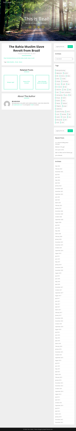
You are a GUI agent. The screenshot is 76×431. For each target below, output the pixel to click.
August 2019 (58, 253)
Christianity (65, 81)
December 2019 (59, 242)
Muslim (64, 98)
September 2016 (59, 326)
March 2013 (58, 414)
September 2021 (59, 194)
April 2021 (57, 200)
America (63, 76)
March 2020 (58, 233)
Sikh (70, 114)
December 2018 (59, 267)
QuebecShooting (60, 111)
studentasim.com (17, 104)
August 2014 (58, 394)
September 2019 (59, 250)
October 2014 (58, 388)
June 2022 (57, 177)
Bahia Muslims (10, 62)
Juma (66, 95)
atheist (57, 78)
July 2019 (57, 256)
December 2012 (59, 419)
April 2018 (57, 284)
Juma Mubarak (58, 155)
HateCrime (58, 89)
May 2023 (57, 166)
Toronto (64, 117)
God (61, 87)
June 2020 (57, 228)
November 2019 (59, 245)
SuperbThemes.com (48, 429)
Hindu (65, 89)
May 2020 (57, 231)
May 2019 (57, 261)
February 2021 (58, 205)
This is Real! (7, 2)
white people (59, 119)
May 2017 (57, 304)
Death (63, 84)
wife (66, 119)
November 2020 (59, 214)
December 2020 (59, 211)
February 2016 (58, 346)
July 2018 (57, 276)
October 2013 (58, 402)
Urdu (69, 117)
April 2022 (57, 183)
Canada (63, 78)
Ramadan (64, 114)
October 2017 (58, 290)
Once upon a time (59, 149)
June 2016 (57, 335)
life (70, 95)
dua (68, 84)
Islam (57, 92)
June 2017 (57, 301)
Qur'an (68, 111)
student (58, 117)
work (62, 122)
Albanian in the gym (60, 147)
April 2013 (57, 411)
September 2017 (59, 292)
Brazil (16, 62)
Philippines (58, 106)
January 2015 (58, 380)
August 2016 (58, 329)
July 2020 (57, 225)
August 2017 (58, 295)
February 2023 (58, 169)
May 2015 (57, 369)
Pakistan (58, 103)
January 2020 (58, 239)
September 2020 (59, 219)
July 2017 (57, 298)
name (63, 100)
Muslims (58, 100)
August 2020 (58, 222)
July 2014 (57, 397)
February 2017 (58, 312)
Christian (58, 81)
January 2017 (58, 315)
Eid (57, 87)
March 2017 (58, 309)
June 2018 (57, 278)
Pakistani (65, 103)
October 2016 (58, 323)
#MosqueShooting (60, 70)
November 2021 (59, 191)
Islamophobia (59, 95)
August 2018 (58, 273)
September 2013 (59, 405)
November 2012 (59, 422)
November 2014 (59, 385)
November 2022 (59, 171)
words (57, 122)
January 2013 (58, 416)
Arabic (68, 76)
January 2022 (58, 185)
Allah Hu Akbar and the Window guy (63, 152)
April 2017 (57, 307)
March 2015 (58, 374)
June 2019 (57, 259)
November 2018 (59, 270)
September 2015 (59, 357)
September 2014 (59, 391)
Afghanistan (59, 73)
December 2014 (59, 383)
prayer (65, 106)
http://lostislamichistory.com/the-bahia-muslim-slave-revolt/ (19, 58)
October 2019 (58, 247)
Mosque (58, 98)
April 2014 (57, 400)
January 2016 (58, 349)
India (70, 89)
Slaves (20, 62)
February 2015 (58, 377)
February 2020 (58, 236)
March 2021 (58, 202)
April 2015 (57, 371)
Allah (57, 76)
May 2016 (57, 338)
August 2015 (58, 360)
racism (57, 114)
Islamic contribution (66, 92)
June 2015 (57, 366)
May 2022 (57, 180)
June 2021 (57, 197)
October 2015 (58, 354)
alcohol (66, 73)
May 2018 (57, 281)
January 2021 (58, 208)
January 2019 (58, 264)
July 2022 (57, 174)
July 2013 (57, 408)
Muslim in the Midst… (68, 2)
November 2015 (59, 352)
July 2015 (57, 363)
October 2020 (58, 216)
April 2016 (57, 340)
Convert (58, 84)
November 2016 (59, 321)
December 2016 (59, 318)
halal (65, 87)
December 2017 (59, 287)
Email (31, 104)
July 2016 (57, 332)
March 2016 (58, 343)
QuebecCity (59, 108)
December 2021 (59, 188)
